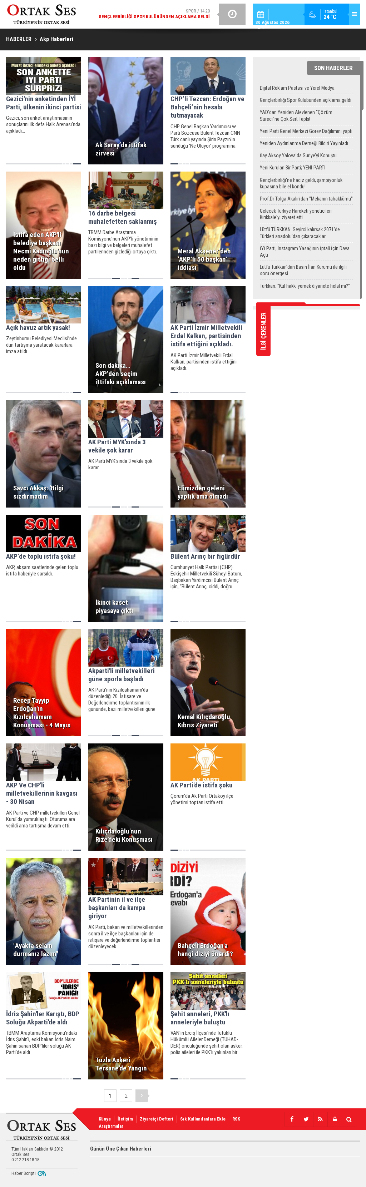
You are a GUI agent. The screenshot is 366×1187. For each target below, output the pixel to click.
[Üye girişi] (334, 1119)
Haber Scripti (23, 1173)
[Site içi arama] (349, 1119)
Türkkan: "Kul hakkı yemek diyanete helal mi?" (305, 286)
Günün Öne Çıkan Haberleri (120, 1149)
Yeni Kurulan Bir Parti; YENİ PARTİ (293, 167)
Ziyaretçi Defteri (156, 1119)
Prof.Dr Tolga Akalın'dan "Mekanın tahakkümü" (306, 199)
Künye (105, 1119)
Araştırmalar (111, 1126)
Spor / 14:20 (154, 13)
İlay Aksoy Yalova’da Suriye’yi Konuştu (298, 155)
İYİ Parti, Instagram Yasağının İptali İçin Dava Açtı (305, 252)
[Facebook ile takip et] (292, 1119)
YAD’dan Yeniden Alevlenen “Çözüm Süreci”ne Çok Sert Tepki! (296, 115)
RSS (236, 1119)
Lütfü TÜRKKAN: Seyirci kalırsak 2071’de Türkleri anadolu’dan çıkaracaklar (300, 233)
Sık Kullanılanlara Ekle (203, 1119)
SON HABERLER (333, 67)
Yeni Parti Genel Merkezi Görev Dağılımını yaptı (306, 131)
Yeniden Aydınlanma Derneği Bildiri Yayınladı (304, 143)
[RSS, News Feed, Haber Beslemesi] (320, 1119)
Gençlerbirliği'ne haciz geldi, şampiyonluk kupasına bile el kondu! (301, 183)
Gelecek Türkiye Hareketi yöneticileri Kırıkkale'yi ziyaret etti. (296, 214)
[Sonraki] (141, 1095)
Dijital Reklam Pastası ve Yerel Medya (297, 88)
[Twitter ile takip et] (306, 1119)
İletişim (125, 1119)
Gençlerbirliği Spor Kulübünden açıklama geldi (305, 100)
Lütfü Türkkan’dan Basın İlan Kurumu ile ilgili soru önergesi (303, 270)
